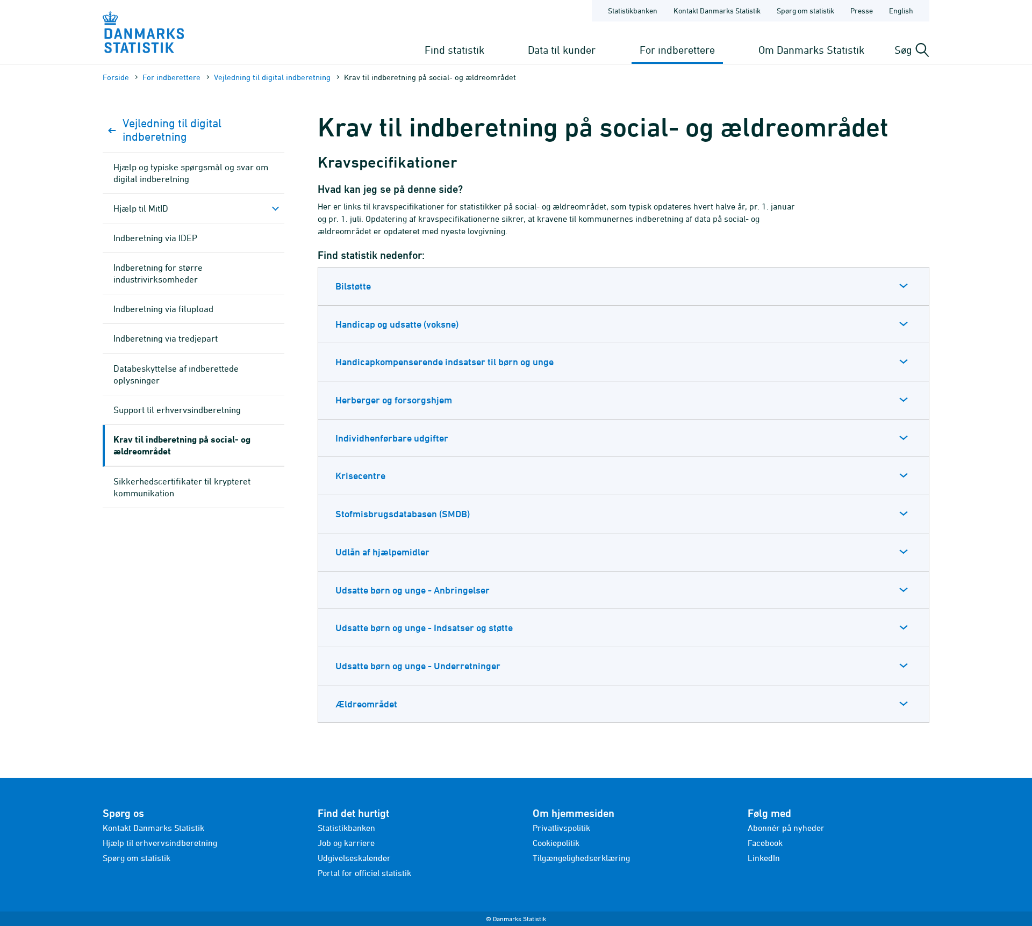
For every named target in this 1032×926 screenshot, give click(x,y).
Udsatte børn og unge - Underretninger (417, 665)
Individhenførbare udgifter (391, 438)
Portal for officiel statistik (364, 873)
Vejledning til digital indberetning (272, 77)
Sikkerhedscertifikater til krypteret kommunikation (181, 487)
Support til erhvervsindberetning (177, 409)
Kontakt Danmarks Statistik (717, 10)
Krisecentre (360, 475)
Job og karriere (346, 843)
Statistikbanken (632, 10)
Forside (116, 77)
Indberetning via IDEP (155, 238)
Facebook (765, 843)
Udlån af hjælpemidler (382, 552)
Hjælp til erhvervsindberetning (160, 843)
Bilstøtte (353, 286)
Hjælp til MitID (140, 208)
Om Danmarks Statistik (811, 50)
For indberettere (677, 50)
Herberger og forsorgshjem (393, 400)
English (901, 10)
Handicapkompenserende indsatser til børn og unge (444, 361)
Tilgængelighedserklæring (581, 858)
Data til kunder (562, 50)
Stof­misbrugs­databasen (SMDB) (402, 513)
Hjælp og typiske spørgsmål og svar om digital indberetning (190, 173)
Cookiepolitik (556, 843)
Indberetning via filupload (163, 308)
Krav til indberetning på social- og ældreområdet (181, 445)
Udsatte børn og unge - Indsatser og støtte (424, 627)
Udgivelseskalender (354, 858)
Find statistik (454, 50)
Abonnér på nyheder (786, 828)
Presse (861, 10)
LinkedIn (764, 858)
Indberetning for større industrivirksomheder (158, 273)
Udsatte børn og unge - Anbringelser (412, 590)
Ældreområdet (366, 704)
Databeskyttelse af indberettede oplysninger (176, 374)
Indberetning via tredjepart (165, 338)
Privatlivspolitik (561, 828)
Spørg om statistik (805, 10)
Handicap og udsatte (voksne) (396, 324)
